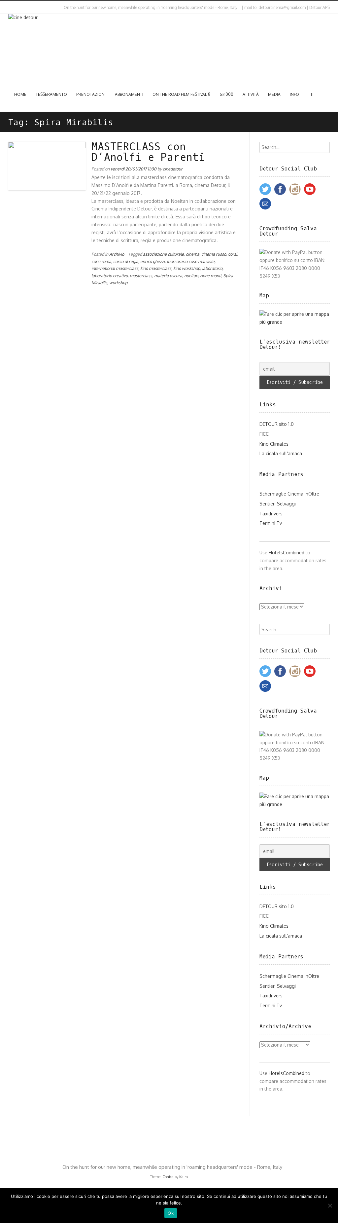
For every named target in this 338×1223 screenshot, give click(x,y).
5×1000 (226, 94)
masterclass (141, 275)
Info (294, 94)
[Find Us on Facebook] (15, 8)
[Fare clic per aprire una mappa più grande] (294, 322)
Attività (251, 94)
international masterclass (114, 268)
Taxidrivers (271, 513)
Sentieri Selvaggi (277, 503)
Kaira (183, 1176)
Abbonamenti (129, 94)
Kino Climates (273, 444)
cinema (192, 254)
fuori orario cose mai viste (191, 261)
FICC (264, 434)
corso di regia (125, 261)
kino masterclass (155, 268)
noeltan (191, 275)
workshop (118, 282)
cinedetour (173, 168)
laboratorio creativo (109, 275)
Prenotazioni (91, 94)
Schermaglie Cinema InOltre (289, 494)
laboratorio (212, 268)
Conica (168, 1176)
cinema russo (213, 254)
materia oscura (168, 275)
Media (274, 94)
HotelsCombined (286, 552)
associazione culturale (163, 254)
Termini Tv (270, 523)
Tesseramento (51, 94)
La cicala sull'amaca (280, 453)
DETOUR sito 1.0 (276, 424)
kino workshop (186, 268)
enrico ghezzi (152, 261)
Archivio (116, 254)
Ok (171, 1213)
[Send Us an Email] (9, 8)
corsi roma (101, 261)
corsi (232, 254)
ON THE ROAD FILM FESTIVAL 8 (181, 94)
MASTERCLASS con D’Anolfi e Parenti (148, 152)
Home (20, 94)
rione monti (210, 275)
